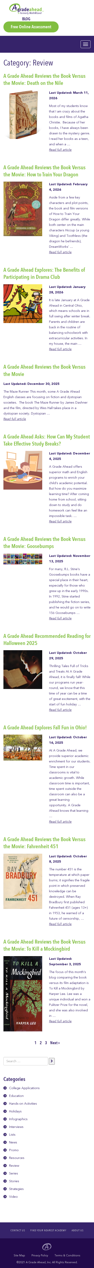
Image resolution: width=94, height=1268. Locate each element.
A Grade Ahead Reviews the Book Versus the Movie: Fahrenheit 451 (44, 843)
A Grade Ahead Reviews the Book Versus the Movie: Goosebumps (44, 542)
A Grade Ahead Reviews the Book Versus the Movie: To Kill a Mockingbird (44, 945)
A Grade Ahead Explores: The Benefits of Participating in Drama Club (44, 273)
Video (13, 1197)
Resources (16, 1158)
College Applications (24, 1088)
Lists (12, 1134)
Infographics (18, 1119)
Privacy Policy (39, 1255)
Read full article (60, 150)
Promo (14, 1150)
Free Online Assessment (31, 27)
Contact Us (17, 1230)
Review (14, 1166)
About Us (78, 1230)
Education (16, 1096)
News (13, 1142)
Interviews (16, 1127)
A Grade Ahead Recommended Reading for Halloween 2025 (47, 639)
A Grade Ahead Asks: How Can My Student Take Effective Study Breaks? (46, 440)
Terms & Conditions (67, 1255)
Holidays (15, 1111)
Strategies (16, 1189)
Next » (55, 1043)
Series (13, 1173)
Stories (14, 1181)
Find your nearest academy (48, 1230)
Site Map (19, 1255)
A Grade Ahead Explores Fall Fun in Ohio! (45, 727)
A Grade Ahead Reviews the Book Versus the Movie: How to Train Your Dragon (44, 171)
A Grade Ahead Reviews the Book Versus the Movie (44, 370)
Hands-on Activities (23, 1103)
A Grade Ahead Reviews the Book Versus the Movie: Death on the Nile (44, 79)
